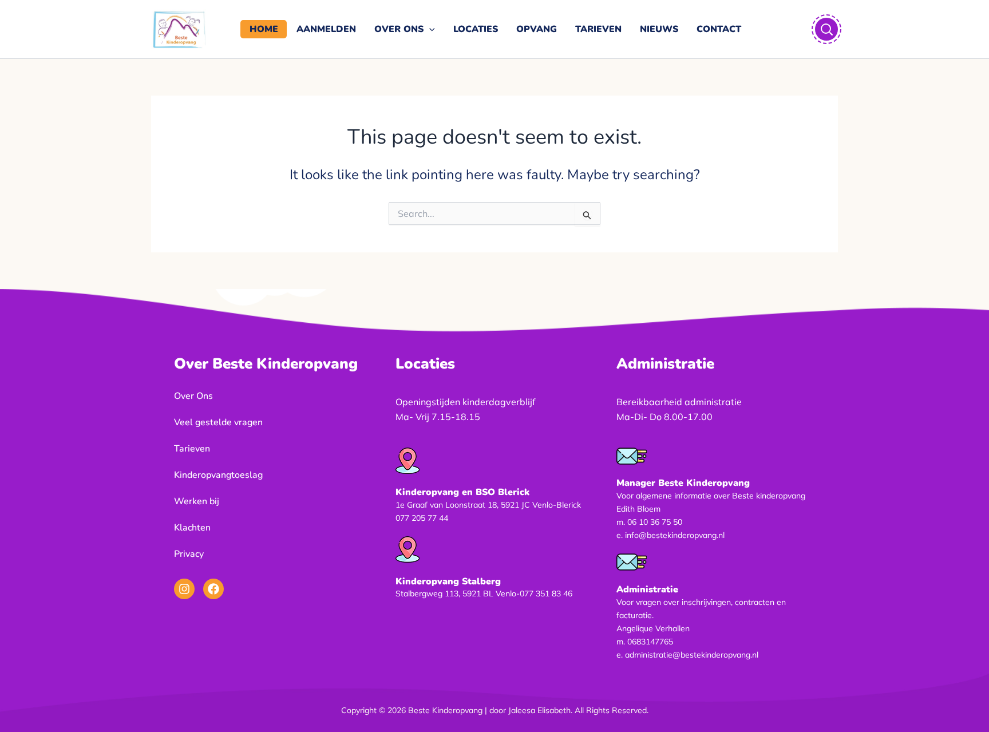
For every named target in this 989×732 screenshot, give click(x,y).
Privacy (189, 554)
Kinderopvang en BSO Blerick (462, 492)
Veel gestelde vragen (218, 422)
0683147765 (650, 641)
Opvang (536, 29)
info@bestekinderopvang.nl (675, 535)
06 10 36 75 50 (654, 522)
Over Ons (399, 29)
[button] (429, 29)
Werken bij (196, 501)
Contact (719, 29)
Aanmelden (326, 29)
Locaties (475, 29)
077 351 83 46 (546, 593)
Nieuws (659, 29)
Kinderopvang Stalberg (448, 581)
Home (264, 29)
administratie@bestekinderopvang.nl (691, 655)
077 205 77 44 (421, 518)
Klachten (192, 527)
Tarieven (598, 29)
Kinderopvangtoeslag (218, 475)
